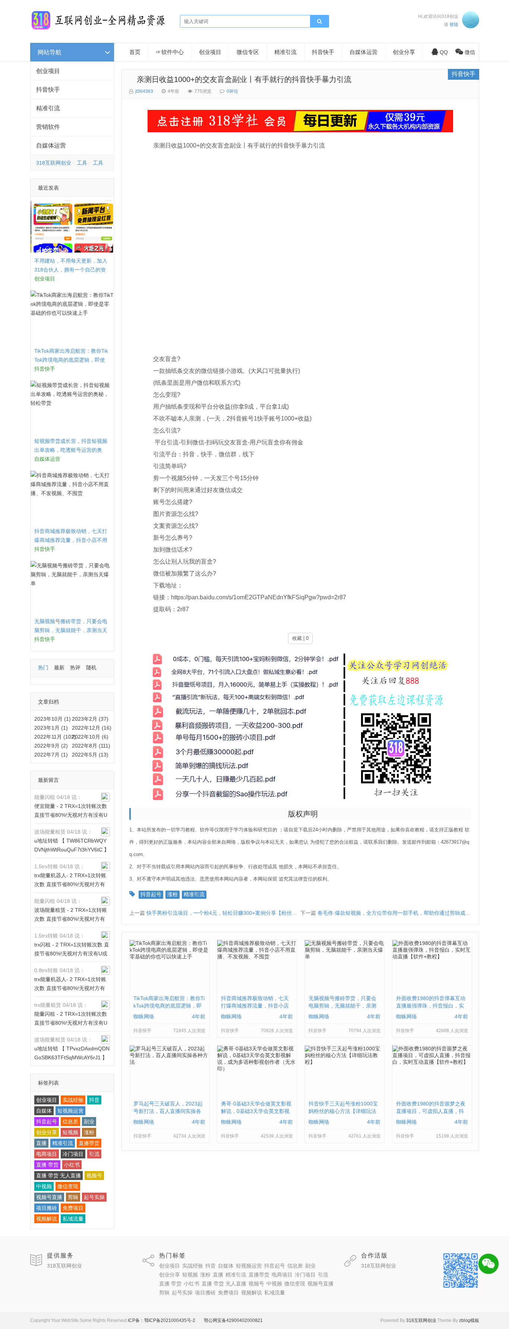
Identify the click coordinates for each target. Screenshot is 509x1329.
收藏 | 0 (300, 638)
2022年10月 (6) (90, 737)
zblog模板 (469, 1320)
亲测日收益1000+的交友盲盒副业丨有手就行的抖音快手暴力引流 (240, 79)
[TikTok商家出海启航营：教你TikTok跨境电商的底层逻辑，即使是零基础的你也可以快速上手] (169, 958)
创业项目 (48, 71)
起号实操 (94, 1197)
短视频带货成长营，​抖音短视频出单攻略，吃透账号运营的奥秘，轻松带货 (70, 450)
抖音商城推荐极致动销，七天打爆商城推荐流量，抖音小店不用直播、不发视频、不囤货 (70, 540)
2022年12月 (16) (91, 728)
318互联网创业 (53, 163)
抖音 (94, 1100)
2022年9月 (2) (51, 746)
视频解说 (46, 1219)
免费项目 (73, 1208)
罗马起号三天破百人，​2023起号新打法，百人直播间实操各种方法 (168, 1111)
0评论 (232, 91)
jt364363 (144, 91)
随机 (91, 667)
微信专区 (248, 52)
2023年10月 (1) (52, 719)
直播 (41, 1143)
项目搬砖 (46, 1208)
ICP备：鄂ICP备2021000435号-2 (161, 1320)
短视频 (70, 1132)
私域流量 (73, 1219)
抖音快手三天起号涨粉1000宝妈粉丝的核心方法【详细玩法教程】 (343, 1111)
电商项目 (46, 1154)
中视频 (44, 1186)
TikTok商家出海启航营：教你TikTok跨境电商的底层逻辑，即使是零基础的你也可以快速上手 (71, 360)
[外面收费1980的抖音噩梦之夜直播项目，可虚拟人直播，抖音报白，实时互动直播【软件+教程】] (432, 1064)
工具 (82, 163)
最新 (59, 667)
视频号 (94, 1176)
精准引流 (48, 108)
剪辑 (73, 1197)
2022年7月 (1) (51, 755)
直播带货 (89, 1143)
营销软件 (48, 127)
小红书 (72, 1165)
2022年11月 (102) (55, 737)
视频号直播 (49, 1197)
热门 (43, 667)
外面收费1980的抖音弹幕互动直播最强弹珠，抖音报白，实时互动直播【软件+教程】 (430, 1005)
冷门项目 (73, 1154)
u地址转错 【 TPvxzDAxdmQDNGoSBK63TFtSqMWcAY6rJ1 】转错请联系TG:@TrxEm (72, 1057)
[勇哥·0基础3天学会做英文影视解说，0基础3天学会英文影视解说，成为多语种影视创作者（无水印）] (257, 1070)
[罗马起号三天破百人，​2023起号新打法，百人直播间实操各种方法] (169, 1064)
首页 (134, 52)
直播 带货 (47, 1165)
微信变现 (67, 1186)
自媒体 (44, 1111)
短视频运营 (70, 1111)
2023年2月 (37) (90, 719)
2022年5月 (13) (90, 755)
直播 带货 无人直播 (58, 1176)
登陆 (453, 24)
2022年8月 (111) (91, 746)
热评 (75, 667)
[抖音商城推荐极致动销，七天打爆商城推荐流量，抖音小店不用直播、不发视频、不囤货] (257, 958)
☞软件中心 (170, 52)
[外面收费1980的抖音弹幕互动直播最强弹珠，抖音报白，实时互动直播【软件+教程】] (432, 958)
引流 (94, 1154)
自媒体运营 (51, 145)
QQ (444, 52)
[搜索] (319, 21)
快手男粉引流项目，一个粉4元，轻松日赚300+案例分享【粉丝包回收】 (229, 913)
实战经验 (73, 1100)
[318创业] (98, 28)
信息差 (70, 1122)
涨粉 (89, 1132)
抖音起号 (46, 1122)
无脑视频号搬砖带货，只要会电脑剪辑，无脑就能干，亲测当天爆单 (70, 630)
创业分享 (46, 1132)
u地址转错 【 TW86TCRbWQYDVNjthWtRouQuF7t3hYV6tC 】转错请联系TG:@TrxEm (71, 850)
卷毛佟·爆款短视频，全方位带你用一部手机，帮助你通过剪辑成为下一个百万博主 (412, 913)
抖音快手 (48, 89)
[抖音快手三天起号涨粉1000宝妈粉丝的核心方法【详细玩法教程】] (344, 1064)
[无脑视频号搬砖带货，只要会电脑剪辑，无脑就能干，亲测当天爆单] (344, 958)
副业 (89, 1122)
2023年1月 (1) (51, 728)
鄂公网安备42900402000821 (233, 1320)
